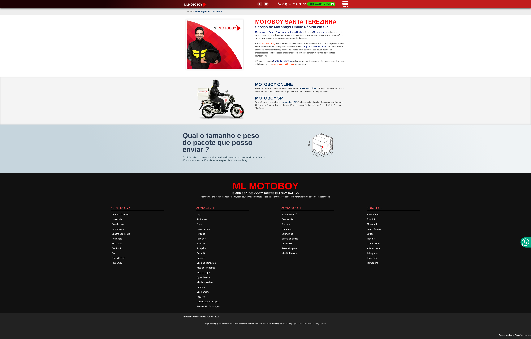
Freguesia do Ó (289, 214)
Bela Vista (117, 243)
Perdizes (201, 238)
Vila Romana (203, 292)
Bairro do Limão (290, 238)
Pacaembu (117, 263)
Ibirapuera (372, 263)
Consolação (118, 229)
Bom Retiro (118, 224)
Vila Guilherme (289, 253)
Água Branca (203, 277)
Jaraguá (201, 287)
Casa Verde (287, 219)
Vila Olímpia (373, 214)
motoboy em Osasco (283, 64)
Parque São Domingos (208, 306)
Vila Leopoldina (205, 282)
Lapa (199, 214)
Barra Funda (203, 229)
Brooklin (371, 219)
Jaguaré (201, 258)
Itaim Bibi (372, 258)
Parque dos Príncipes (208, 301)
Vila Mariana (373, 248)
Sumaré (201, 243)
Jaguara (201, 297)
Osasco (200, 224)
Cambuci (116, 248)
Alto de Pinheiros (206, 267)
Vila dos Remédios (206, 263)
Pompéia (201, 248)
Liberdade (117, 219)
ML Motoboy (268, 43)
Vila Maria (287, 243)
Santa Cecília (118, 258)
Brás (114, 253)
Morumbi (372, 224)
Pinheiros (202, 219)
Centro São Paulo (121, 234)
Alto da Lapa (203, 272)
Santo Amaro (374, 229)
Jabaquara (372, 253)
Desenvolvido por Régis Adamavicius (515, 334)
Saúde (370, 234)
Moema (371, 238)
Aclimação (117, 238)
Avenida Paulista (120, 214)
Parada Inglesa (289, 248)
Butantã (201, 253)
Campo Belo (373, 243)
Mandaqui (287, 229)
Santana (286, 224)
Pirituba (201, 234)
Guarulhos (287, 234)
